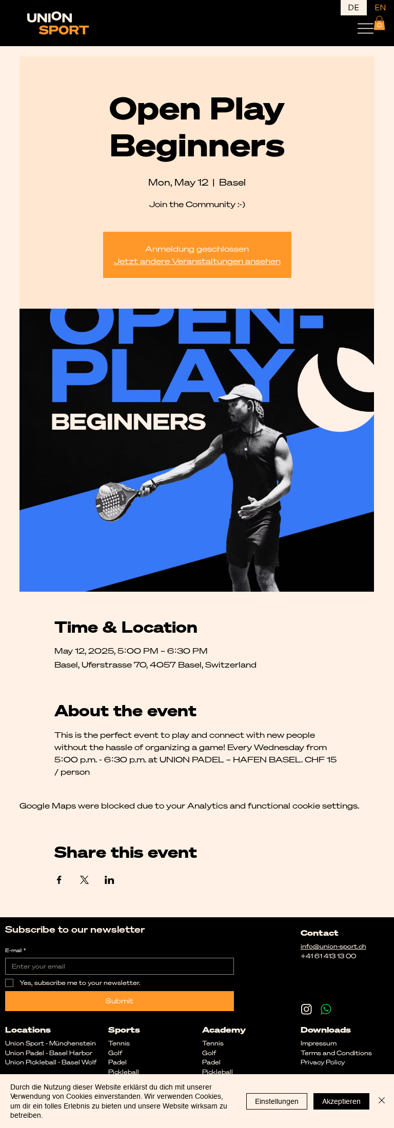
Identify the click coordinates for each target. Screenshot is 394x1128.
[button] (379, 23)
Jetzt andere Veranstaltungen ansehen (197, 261)
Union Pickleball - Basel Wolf (50, 1062)
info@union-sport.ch (333, 946)
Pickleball (217, 1071)
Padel (211, 1062)
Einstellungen (277, 1101)
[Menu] (366, 28)
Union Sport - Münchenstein (50, 1043)
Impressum (319, 1043)
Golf (115, 1053)
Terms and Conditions (336, 1053)
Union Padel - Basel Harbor (48, 1053)
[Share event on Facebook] (59, 880)
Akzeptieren (341, 1101)
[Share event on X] (84, 880)
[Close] (382, 1101)
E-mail (15, 951)
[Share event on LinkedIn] (109, 880)
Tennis (213, 1043)
